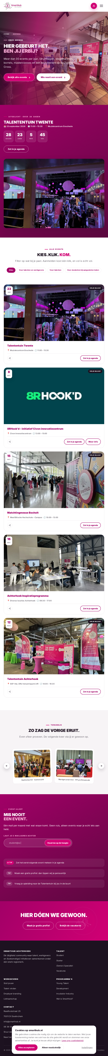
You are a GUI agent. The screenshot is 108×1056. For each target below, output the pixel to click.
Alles (11, 270)
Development (62, 988)
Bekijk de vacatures (70, 925)
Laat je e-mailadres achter (20, 836)
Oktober (54, 276)
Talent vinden (10, 988)
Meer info (93, 442)
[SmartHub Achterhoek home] (12, 5)
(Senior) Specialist (64, 966)
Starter (59, 960)
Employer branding (12, 993)
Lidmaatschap (10, 999)
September (42, 276)
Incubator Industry (65, 993)
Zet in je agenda (16, 149)
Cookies (100, 1050)
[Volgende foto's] (101, 766)
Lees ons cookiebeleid (72, 1040)
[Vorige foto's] (7, 766)
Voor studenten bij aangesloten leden (83, 270)
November (66, 276)
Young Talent (62, 983)
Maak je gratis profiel (38, 925)
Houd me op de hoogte (57, 843)
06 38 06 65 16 (11, 1027)
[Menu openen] (101, 6)
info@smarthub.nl (12, 1021)
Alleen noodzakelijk (51, 1047)
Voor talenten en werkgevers (31, 270)
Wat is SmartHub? (64, 999)
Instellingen (87, 1047)
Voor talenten (55, 270)
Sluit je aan (9, 983)
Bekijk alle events (17, 77)
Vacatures (61, 971)
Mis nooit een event (51, 77)
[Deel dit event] (9, 358)
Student (60, 955)
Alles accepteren (26, 1047)
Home (6, 34)
